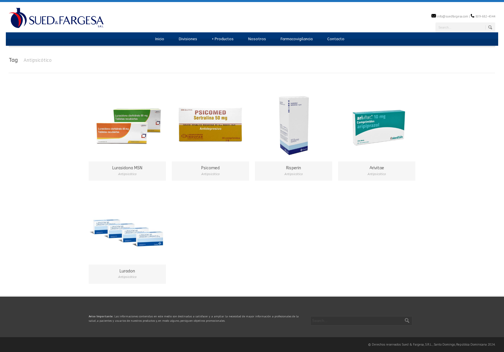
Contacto (335, 39)
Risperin (293, 168)
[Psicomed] (210, 122)
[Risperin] (293, 122)
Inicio (159, 39)
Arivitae (377, 168)
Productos (223, 39)
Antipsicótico (127, 174)
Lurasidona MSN (127, 168)
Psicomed (210, 168)
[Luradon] (127, 225)
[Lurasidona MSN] (127, 122)
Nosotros (257, 39)
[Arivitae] (376, 122)
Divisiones (188, 39)
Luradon (127, 271)
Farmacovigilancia (297, 39)
